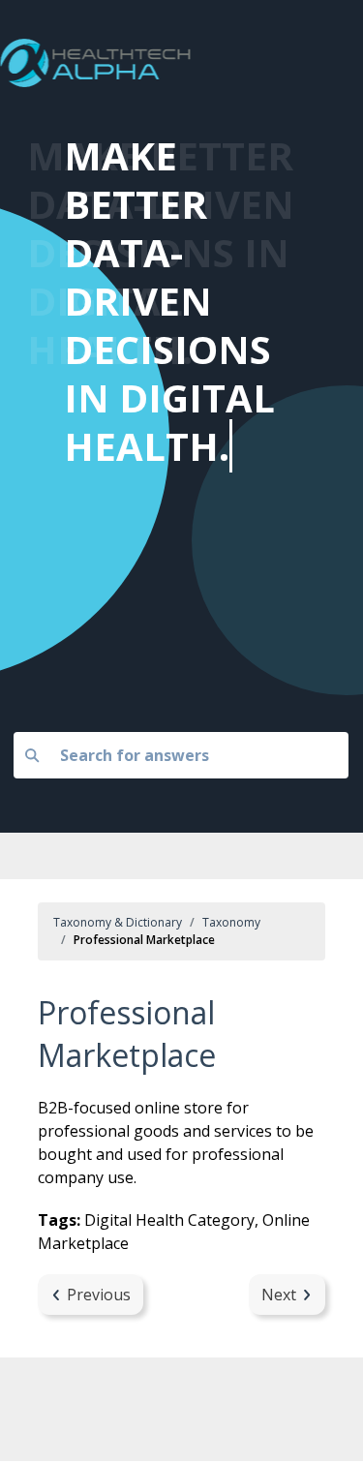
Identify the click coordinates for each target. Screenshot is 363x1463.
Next (278, 1294)
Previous (99, 1294)
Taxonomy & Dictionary (117, 922)
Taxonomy (231, 922)
